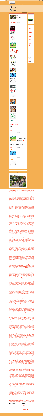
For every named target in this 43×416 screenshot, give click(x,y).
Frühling (23, 251)
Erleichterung (18, 239)
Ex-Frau (14, 241)
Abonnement (14, 191)
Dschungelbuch (20, 232)
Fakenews (20, 242)
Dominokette (23, 230)
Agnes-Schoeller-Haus (29, 192)
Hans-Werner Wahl (17, 265)
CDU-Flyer (19, 221)
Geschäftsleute (22, 257)
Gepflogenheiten (31, 256)
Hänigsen (19, 264)
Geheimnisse (14, 255)
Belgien (21, 207)
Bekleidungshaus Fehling (13, 207)
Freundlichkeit (25, 250)
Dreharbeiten (24, 231)
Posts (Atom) (19, 172)
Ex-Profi (15, 241)
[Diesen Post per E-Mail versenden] (17, 22)
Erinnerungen (14, 239)
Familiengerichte (12, 243)
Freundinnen (23, 250)
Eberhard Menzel (10, 233)
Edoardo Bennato (27, 233)
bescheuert (33, 208)
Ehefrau (31, 233)
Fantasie (30, 243)
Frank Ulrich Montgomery (12, 248)
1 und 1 (19, 190)
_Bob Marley (10, 190)
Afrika (23, 192)
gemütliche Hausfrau (13, 256)
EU (13, 240)
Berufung (23, 208)
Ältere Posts (25, 170)
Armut (11, 200)
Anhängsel (17, 197)
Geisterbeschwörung (17, 255)
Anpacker (15, 198)
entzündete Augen (26, 238)
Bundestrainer (23, 217)
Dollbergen (20, 230)
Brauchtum (11, 214)
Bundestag (12, 217)
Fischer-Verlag (24, 246)
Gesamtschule (10, 257)
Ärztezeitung (22, 200)
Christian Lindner (31, 222)
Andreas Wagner (19, 196)
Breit (23, 214)
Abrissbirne (21, 191)
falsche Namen (32, 242)
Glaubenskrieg (24, 259)
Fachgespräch (26, 241)
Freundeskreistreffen (18, 250)
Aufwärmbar (30, 201)
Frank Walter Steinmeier (16, 248)
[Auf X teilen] (18, 22)
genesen (21, 256)
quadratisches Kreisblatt (17, 168)
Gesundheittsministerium (32, 258)
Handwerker (14, 264)
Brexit (26, 214)
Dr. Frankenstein (15, 231)
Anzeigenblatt (16, 199)
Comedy (30, 223)
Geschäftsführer (17, 257)
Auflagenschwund (10, 201)
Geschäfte (13, 257)
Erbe (31, 238)
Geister (15, 255)
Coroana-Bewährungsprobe (11, 224)
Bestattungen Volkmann (15, 209)
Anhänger (13, 197)
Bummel (15, 216)
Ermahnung (20, 239)
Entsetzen (10, 238)
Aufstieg (28, 201)
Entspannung (15, 238)
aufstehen (23, 201)
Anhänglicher (15, 197)
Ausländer (19, 202)
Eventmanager (10, 241)
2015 (29, 61)
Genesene (23, 256)
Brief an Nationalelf (29, 214)
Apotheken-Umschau (32, 199)
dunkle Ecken (33, 232)
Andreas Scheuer (17, 196)
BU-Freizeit (11, 134)
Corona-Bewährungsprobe (17, 224)
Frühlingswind (25, 251)
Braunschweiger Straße (18, 214)
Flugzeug (18, 247)
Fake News (13, 242)
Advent (17, 192)
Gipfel (14, 259)
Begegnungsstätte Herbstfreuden (19, 206)
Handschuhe (10, 264)
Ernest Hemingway (26, 239)
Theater (19, 168)
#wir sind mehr (17, 190)
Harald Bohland (25, 265)
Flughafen (10, 247)
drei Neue (29, 231)
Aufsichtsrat (22, 201)
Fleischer (30, 246)
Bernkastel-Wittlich (10, 208)
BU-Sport (11, 149)
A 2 (31, 190)
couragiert (28, 225)
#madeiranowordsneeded (13, 190)
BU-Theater (11, 159)
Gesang (12, 257)
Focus (22, 247)
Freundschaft (27, 250)
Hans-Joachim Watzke (10, 265)
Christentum (23, 222)
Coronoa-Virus (21, 225)
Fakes (21, 242)
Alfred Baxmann (25, 193)
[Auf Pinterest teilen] (19, 22)
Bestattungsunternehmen (19, 209)
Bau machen (21, 205)
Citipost (15, 223)
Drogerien (13, 232)
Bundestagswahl (18, 217)
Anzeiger (17, 199)
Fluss (20, 247)
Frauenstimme (15, 249)
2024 (29, 26)
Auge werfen (33, 201)
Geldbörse (33, 255)
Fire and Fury (15, 246)
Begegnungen (16, 206)
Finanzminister (10, 246)
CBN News (17, 221)
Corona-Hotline (31, 224)
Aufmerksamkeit (15, 201)
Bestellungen (26, 209)
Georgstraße (26, 256)
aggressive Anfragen (25, 192)
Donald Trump (27, 230)
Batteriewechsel (18, 205)
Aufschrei (18, 201)
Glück (33, 259)
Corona (13, 224)
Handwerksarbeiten (16, 264)
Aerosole (19, 192)
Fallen (22, 242)
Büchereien (27, 215)
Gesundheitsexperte (16, 258)
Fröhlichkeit (10, 251)
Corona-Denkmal (25, 224)
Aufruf (16, 201)
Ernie (28, 239)
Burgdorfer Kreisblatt (30, 218)
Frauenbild (11, 249)
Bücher (24, 215)
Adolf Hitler (16, 192)
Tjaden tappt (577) (30, 48)
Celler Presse (28, 221)
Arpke (12, 200)
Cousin (29, 225)
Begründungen (28, 206)
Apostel (30, 199)
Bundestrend (25, 217)
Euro (20, 240)
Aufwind (31, 201)
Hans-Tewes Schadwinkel (14, 265)
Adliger (15, 192)
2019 (29, 58)
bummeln (17, 216)
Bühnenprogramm (10, 216)
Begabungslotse (14, 206)
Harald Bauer (22, 265)
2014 (29, 62)
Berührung (24, 208)
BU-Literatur (21, 215)
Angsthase (12, 197)
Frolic (11, 251)
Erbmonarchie (33, 238)
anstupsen (31, 198)
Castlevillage (10, 221)
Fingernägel (13, 246)
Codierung (29, 223)
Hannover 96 (24, 264)
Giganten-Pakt (13, 259)
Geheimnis (12, 255)
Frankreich (33, 248)
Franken (22, 248)
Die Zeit (11, 229)
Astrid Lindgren (32, 200)
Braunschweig (16, 214)
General (20, 256)
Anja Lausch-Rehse (23, 197)
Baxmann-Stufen (32, 205)
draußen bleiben (22, 231)
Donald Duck (25, 230)
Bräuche (10, 214)
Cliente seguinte (24, 223)
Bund (18, 216)
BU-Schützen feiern (30, 36)
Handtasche (12, 264)
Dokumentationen (18, 230)
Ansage (18, 198)
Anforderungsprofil (31, 196)
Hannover (22, 264)
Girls (15, 259)
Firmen (19, 246)
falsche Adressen (24, 242)
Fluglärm (16, 247)
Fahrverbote (11, 242)
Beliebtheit (23, 207)
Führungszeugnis (32, 251)
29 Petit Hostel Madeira (26, 190)
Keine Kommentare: (14, 22)
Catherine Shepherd (14, 221)
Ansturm (33, 198)
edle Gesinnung (25, 233)
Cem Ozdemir (30, 221)
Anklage (31, 197)
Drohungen (17, 232)
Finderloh (12, 246)
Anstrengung (30, 198)
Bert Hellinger (13, 208)
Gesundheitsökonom (28, 258)
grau (20, 260)
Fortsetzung (33, 247)
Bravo (20, 214)
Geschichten (30, 257)
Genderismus (19, 256)
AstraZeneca (30, 200)
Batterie (16, 205)
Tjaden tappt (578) (30, 50)
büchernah (29, 215)
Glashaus (22, 259)
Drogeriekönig (12, 232)
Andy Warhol (21, 196)
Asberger (24, 200)
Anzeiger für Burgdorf (20, 199)
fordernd (26, 247)
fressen (13, 250)
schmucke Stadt (21, 15)
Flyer (21, 247)
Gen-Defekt (16, 256)
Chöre (11, 222)
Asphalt (28, 200)
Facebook (24, 241)
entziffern (22, 238)
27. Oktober (21, 190)
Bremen (24, 214)
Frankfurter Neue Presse (30, 248)
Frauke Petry (23, 249)
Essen (12, 240)
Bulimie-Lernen (13, 216)
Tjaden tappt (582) (30, 49)
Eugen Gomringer (19, 240)
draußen (20, 231)
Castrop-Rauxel (12, 221)
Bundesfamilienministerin (24, 216)
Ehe (30, 233)
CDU (18, 221)
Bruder (14, 215)
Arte (14, 200)
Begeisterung (26, 206)
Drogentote (10, 232)
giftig (11, 259)
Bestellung (24, 209)
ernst (29, 239)
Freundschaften (29, 250)
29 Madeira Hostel (23, 190)
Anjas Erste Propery (29, 197)
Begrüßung (30, 206)
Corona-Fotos (29, 224)
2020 (29, 57)
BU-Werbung (30, 44)
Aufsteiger (25, 201)
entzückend (24, 238)
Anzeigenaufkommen (10, 199)
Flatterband (29, 246)
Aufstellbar (26, 201)
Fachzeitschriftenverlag (28, 241)
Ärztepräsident (20, 200)
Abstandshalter (33, 191)
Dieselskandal (23, 229)
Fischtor (26, 246)
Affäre (21, 192)
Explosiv (22, 241)
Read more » (11, 166)
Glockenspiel (30, 259)
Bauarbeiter (23, 205)
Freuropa (30, 250)
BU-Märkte (30, 31)
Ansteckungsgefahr (27, 198)
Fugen (26, 251)
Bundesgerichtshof (32, 216)
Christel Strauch (20, 222)
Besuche (33, 209)
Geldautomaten (31, 255)
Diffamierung (29, 229)
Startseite (17, 170)
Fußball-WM (26, 252)
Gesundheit (11, 258)
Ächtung (11, 192)
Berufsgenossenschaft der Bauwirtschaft (19, 208)
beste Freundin (22, 209)
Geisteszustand (22, 255)
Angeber (33, 196)
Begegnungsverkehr (23, 206)
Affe (22, 192)
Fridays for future (32, 250)
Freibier (26, 249)
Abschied (26, 191)
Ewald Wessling (12, 241)
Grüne (28, 261)
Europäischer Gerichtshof (28, 240)
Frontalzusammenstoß (19, 251)
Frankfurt (23, 248)
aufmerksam (13, 201)
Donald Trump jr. (29, 230)
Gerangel (33, 256)
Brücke (13, 215)
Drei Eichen (27, 231)
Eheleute (33, 233)
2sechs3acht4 (29, 190)
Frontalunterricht (16, 251)
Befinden (10, 206)
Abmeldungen (12, 191)
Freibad (24, 249)
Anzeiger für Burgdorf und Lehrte (24, 199)
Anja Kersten (21, 197)
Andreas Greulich (14, 196)
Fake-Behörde (17, 242)
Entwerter (19, 238)
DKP (10, 230)
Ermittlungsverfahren (22, 239)
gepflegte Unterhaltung (28, 256)
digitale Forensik (31, 229)
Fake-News (19, 242)
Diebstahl (15, 229)
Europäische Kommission (24, 240)
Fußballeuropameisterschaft (29, 252)
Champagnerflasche (32, 221)
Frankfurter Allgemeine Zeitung (26, 248)
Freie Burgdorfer (29, 249)
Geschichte (27, 257)
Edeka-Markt (20, 233)
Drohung (15, 232)
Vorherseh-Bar (30, 42)
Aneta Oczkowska (23, 196)
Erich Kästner (10, 239)
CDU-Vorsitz (23, 221)
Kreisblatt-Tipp (30, 43)
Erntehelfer (33, 239)
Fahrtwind (10, 242)
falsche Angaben (27, 242)
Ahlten (33, 192)
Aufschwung (20, 201)
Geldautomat (29, 255)
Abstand (30, 191)
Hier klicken (11, 125)
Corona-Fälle (27, 224)
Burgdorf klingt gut (15, 218)
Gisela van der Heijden (19, 259)
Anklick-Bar (11, 24)
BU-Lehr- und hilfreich (30, 32)
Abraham (16, 191)
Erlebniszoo (17, 18)
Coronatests (13, 225)
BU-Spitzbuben (30, 45)
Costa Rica (25, 225)
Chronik (13, 223)
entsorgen (13, 238)
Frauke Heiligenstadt (20, 249)
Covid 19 (30, 225)
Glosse (32, 259)
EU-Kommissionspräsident (16, 240)
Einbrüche (15, 234)
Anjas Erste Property (26, 197)
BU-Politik (30, 39)
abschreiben (28, 191)
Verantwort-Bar (30, 52)
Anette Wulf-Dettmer (26, 196)
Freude (14, 250)
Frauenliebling (13, 249)
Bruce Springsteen (11, 215)
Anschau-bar (11, 14)
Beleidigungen (20, 207)
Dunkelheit (31, 232)
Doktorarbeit (16, 230)
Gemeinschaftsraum (10, 256)
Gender (17, 256)
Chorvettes (12, 222)
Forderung (28, 247)
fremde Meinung (10, 250)
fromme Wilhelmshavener (13, 251)
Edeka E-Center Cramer (17, 233)
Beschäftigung (31, 208)
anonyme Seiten (10, 198)
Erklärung (16, 239)
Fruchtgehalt (21, 251)
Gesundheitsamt (14, 258)
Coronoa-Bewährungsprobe (18, 225)
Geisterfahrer (20, 255)
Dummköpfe (28, 232)
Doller (21, 230)
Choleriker (10, 222)
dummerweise (26, 232)
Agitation (27, 192)
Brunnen (17, 215)
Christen (22, 222)
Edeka (14, 233)
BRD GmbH (22, 214)
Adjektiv (14, 192)
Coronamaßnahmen (10, 225)
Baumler (28, 205)
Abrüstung (23, 191)
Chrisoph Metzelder (14, 222)
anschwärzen (21, 198)
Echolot (13, 233)
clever (22, 223)
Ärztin (23, 200)
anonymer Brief (13, 198)
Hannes (20, 264)
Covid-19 (32, 225)
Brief (27, 214)
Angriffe (9, 197)
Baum (24, 205)
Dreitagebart (33, 231)
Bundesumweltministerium (28, 217)
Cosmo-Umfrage (23, 225)
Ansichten (23, 198)
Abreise (17, 191)
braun (12, 214)
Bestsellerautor (30, 209)
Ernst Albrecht (31, 239)
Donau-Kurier (33, 230)
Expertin (21, 241)
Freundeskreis (16, 250)
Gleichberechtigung (26, 259)
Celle (26, 221)
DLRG (11, 230)
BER (27, 207)
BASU (15, 205)
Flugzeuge (19, 247)
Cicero (14, 223)
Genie (24, 256)
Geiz (25, 255)
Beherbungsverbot (32, 206)
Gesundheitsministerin (22, 258)
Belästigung (17, 207)
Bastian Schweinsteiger (13, 205)
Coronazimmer (15, 225)
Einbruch (14, 234)
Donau (31, 230)
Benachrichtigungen (25, 207)
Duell (21, 232)
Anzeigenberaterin (13, 199)
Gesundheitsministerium (25, 258)
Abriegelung (18, 191)
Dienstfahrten (17, 229)
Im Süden (17, 17)
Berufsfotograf (15, 208)
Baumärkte (25, 205)
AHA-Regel (32, 192)
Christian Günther (29, 222)
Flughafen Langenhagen (12, 247)
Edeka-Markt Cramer (22, 233)
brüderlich (15, 215)
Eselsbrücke (10, 240)
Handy (17, 264)
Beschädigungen (29, 208)
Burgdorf (12, 168)
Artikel (15, 200)
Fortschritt (31, 247)
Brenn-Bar (25, 214)
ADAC (12, 192)
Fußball (16, 252)
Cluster (27, 223)
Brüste (18, 215)
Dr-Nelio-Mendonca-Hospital (12, 231)
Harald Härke (27, 265)
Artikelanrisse (17, 200)
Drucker (18, 232)
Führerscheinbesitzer (29, 251)
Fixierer (27, 246)
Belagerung (16, 207)
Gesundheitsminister (19, 258)
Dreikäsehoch (31, 231)
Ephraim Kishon (29, 238)
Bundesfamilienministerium (29, 216)
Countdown (26, 225)
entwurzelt (21, 238)
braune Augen (14, 214)
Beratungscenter (32, 207)
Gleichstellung (29, 259)
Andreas (12, 196)
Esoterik (11, 240)
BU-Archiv (30, 38)
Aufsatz (17, 201)
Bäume (26, 205)
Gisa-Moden (17, 259)
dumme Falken (24, 232)
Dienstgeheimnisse (19, 229)
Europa (21, 240)
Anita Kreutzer (19, 197)
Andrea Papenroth (10, 196)
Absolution (29, 191)
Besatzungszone (26, 208)
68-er (30, 190)
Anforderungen (29, 196)
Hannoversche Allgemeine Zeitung (28, 264)
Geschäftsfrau (15, 257)
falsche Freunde (29, 242)
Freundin (21, 250)
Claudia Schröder (18, 223)
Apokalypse (29, 199)
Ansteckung (25, 198)
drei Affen (25, 231)
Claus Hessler (21, 223)
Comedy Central (32, 223)
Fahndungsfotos (32, 241)
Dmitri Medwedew (14, 230)
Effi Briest (29, 233)
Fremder (12, 250)
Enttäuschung (17, 238)
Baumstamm (29, 205)
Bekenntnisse (10, 207)
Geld (27, 255)
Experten (19, 241)
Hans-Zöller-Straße (20, 265)
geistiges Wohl (24, 255)
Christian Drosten (26, 222)
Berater (30, 207)
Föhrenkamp (24, 247)
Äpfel (27, 199)
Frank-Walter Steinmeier (19, 248)
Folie (25, 247)
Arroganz (13, 200)
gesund (9, 258)
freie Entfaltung (32, 249)
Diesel (21, 229)
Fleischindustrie (33, 246)
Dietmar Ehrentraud (27, 229)
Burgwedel (14, 168)
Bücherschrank (31, 215)
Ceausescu (25, 221)
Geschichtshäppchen (32, 257)
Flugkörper (15, 247)
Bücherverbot (33, 215)
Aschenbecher (27, 200)
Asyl (33, 200)
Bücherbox (25, 215)
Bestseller (28, 209)
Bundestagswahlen (21, 217)
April (29, 53)
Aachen (32, 190)
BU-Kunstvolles (30, 33)
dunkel (29, 232)
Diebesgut (14, 229)
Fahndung (30, 241)
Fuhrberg (27, 251)
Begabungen (12, 206)
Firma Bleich (18, 246)
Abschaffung (24, 191)
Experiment (16, 241)
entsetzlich (11, 238)
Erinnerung (12, 239)
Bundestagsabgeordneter (14, 217)
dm (12, 230)
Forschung (29, 247)
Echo (12, 233)
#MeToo (15, 190)
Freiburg (27, 249)
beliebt (22, 207)
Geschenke (25, 257)
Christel (16, 222)
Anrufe (17, 198)
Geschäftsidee (20, 257)
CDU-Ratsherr (21, 221)
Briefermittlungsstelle (32, 214)
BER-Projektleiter (29, 207)
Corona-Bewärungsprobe (22, 224)
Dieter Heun (25, 229)
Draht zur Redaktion (18, 231)
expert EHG (18, 241)
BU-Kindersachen (30, 41)
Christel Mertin (18, 222)
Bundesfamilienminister (21, 216)
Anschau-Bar (20, 198)
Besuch (31, 209)
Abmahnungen (10, 191)
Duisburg (22, 232)
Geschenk (24, 257)
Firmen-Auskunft (21, 246)
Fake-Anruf (15, 242)
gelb (26, 255)
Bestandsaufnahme (12, 209)
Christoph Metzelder (10, 223)
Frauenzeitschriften (18, 249)
